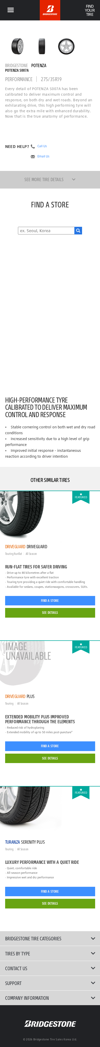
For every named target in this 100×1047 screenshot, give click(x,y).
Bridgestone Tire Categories (33, 938)
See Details (50, 612)
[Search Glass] (78, 230)
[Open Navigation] (10, 10)
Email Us (43, 156)
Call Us (42, 146)
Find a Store (50, 601)
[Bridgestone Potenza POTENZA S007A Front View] (42, 46)
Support (13, 983)
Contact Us (16, 968)
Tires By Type (17, 953)
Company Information (27, 997)
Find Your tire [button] (89, 10)
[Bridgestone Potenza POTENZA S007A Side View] (66, 46)
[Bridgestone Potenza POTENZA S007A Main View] (17, 46)
